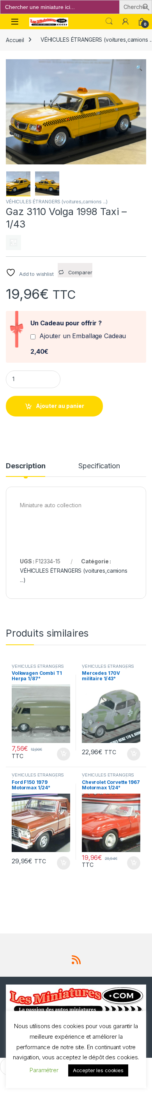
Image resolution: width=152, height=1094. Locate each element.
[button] (146, 6)
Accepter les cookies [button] (98, 1070)
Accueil (15, 39)
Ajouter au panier (60, 405)
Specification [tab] (99, 466)
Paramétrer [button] (44, 1070)
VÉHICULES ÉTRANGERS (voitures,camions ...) (57, 202)
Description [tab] (25, 466)
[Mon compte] (125, 21)
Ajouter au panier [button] (61, 754)
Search (109, 21)
